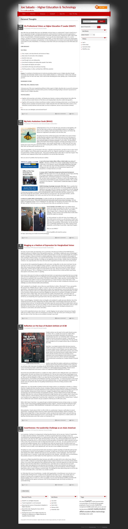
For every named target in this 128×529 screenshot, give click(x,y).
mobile (88, 507)
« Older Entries (25, 491)
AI (80, 501)
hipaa (87, 505)
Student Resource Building (59, 367)
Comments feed (86, 47)
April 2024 (53, 503)
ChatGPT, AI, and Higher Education (30, 500)
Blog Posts (32, 14)
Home (23, 14)
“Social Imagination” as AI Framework (31, 503)
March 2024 (54, 505)
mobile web (94, 507)
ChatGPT (88, 501)
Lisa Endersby (31, 195)
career (82, 501)
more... (72, 113)
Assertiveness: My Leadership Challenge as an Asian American (50, 428)
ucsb (91, 514)
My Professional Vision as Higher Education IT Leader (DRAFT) (50, 26)
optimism (99, 507)
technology (83, 514)
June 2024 (53, 500)
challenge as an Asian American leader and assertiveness (35, 282)
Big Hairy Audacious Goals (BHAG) (38, 121)
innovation (92, 505)
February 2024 (54, 507)
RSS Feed (102, 7)
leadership (98, 505)
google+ (101, 503)
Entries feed (85, 44)
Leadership (40, 430)
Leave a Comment (61, 113)
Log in (83, 42)
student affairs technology (95, 512)
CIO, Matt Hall (61, 173)
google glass (83, 505)
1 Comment (59, 484)
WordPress (104, 527)
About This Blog (73, 14)
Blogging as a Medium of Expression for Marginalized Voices (49, 245)
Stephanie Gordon (30, 201)
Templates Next (92, 527)
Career (39, 123)
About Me (62, 14)
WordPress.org (86, 49)
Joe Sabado (27, 28)
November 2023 (55, 509)
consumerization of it (85, 503)
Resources (42, 14)
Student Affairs (53, 123)
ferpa (97, 503)
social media (93, 509)
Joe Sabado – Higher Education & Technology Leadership (48, 9)
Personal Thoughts (42, 28)
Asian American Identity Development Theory (40, 403)
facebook (93, 503)
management (83, 507)
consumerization (99, 501)
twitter (88, 514)
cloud (93, 501)
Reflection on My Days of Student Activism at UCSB (45, 326)
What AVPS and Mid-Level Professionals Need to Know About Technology (53, 200)
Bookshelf (52, 14)
